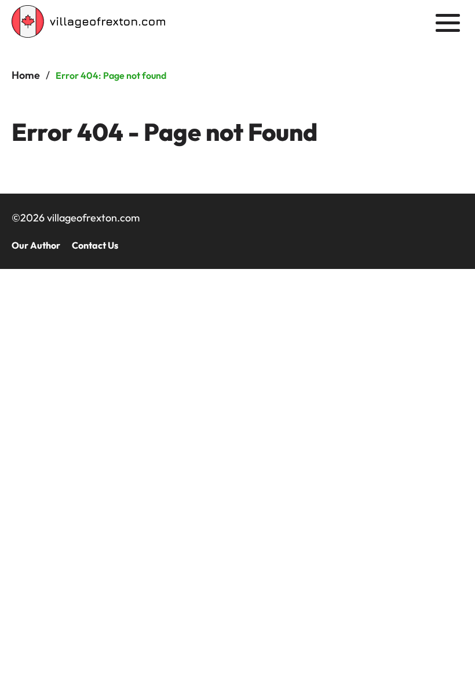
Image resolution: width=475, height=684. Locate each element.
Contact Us (95, 245)
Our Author (36, 245)
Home (26, 75)
